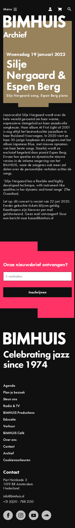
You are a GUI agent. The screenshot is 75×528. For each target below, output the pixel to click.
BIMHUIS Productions (18, 412)
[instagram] (21, 515)
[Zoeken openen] (69, 9)
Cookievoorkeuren (16, 460)
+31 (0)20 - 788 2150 (18, 501)
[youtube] (33, 515)
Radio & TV (11, 405)
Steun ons (10, 399)
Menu (7, 9)
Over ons (9, 439)
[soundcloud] (46, 515)
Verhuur (9, 426)
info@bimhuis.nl (13, 496)
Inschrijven (37, 292)
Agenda (9, 385)
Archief (15, 35)
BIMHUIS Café (13, 433)
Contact (8, 446)
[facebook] (8, 515)
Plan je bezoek (14, 392)
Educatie (9, 419)
